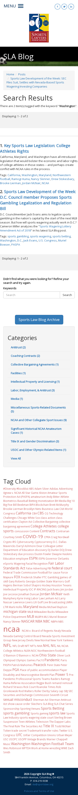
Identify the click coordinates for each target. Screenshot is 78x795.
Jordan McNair (31, 183)
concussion (22, 531)
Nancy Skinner (40, 179)
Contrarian (62, 531)
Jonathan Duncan (28, 594)
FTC (44, 577)
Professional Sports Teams (33, 679)
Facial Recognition (37, 563)
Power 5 (61, 674)
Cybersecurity (25, 542)
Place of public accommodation (39, 670)
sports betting (61, 236)
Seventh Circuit (59, 695)
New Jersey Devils (23, 640)
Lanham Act (51, 598)
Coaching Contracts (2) (25, 356)
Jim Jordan (66, 589)
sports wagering (40, 236)
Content (34, 531)
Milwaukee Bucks (44, 611)
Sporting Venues (30, 708)
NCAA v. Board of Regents (37, 630)
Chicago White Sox (28, 517)
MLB (30, 616)
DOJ (62, 550)
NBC (46, 621)
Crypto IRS (9, 542)
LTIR (5, 607)
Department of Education (18, 550)
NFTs (33, 646)
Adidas (54, 488)
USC (5, 739)
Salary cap (56, 691)
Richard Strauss (13, 687)
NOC (34, 650)
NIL (53, 645)
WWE (64, 748)
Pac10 (40, 660)
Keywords (9, 288)
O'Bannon (9, 655)
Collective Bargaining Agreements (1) (34, 364)
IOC (31, 589)
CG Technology (54, 513)
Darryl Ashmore (26, 546)
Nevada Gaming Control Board (22, 636)
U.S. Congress (48, 240)
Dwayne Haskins (62, 554)
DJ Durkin (53, 550)
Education (9, 558)
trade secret (19, 730)
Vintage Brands (36, 739)
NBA (38, 621)
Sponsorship (11, 708)
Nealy (57, 630)
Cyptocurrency (43, 542)
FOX (17, 577)
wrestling (54, 748)
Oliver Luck (63, 655)
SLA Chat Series (63, 704)
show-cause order (19, 704)
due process (26, 554)
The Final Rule (11, 726)
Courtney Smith (12, 537)
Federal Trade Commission (20, 572)
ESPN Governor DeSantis (54, 558)
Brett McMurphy (59, 504)
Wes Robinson (12, 748)
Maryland (45, 175)
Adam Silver (41, 488)
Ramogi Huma (20, 179)
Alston (43, 492)
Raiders (55, 679)
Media (43, 607)
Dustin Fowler (42, 554)
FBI (49, 568)
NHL (46, 645)
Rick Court (29, 687)
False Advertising (36, 568)
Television (42, 721)
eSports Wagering (14, 563)
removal (67, 683)
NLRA (27, 650)
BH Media (61, 500)
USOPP (22, 739)
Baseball (22, 500)
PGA (15, 669)
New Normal (42, 640)
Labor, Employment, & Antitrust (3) (33, 390)
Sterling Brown (63, 717)
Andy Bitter (53, 496)
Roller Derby (42, 691)
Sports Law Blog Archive (39, 319)
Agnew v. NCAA (12, 492)
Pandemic (52, 660)
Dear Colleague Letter (49, 546)
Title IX (48, 726)
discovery (41, 550)
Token (7, 730)
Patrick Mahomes (22, 665)
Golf (67, 581)
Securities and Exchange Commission (26, 695)
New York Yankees (61, 640)
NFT (27, 646)
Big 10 (71, 500)
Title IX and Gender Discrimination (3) (35, 441)
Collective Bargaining (45, 521)
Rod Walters (26, 691)
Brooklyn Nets (32, 509)
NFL (7, 645)
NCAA (45, 183)
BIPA (32, 504)
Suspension (10, 721)
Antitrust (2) (18, 347)
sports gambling (18, 236)
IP (35, 589)
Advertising (66, 488)
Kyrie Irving (23, 598)
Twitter (63, 730)
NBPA (54, 621)
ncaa (11, 629)
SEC (70, 691)
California (14, 175)
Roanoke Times (45, 687)
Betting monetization (41, 500)
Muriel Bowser (58, 616)
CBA (34, 513)
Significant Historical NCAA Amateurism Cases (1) (36, 431)
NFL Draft (18, 646)
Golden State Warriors (50, 581)
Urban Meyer (64, 735)
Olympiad (9, 660)
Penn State (53, 665)
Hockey (46, 585)
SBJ (66, 691)
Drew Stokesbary (62, 179)
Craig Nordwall (60, 537)
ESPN (33, 558)
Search (67, 295)
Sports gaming (39, 713)
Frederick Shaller (31, 577)
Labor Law (37, 598)
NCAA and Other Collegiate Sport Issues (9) (39, 420)
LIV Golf (38, 602)
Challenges (10, 517)
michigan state (15, 611)
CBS (40, 513)
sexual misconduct (17, 699)
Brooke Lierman (10, 183)
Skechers (36, 704)
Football (43, 572)
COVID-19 (33, 536)
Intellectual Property (15, 589)
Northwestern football (51, 650)
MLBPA (39, 616)
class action (48, 517)
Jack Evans (30, 240)
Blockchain (42, 504)
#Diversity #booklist (15, 488)
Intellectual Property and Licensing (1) (35, 381)
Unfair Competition (35, 735)
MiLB (30, 611)
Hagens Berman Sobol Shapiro (22, 585)
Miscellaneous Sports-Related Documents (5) (38, 409)
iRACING (42, 589)
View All (16, 458)
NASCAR (27, 621)
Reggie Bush (43, 683)
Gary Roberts (17, 581)
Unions (51, 735)
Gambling (53, 577)
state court (47, 717)
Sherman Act (40, 699)
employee (22, 558)
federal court (62, 568)
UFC (19, 734)
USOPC (13, 739)
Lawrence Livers (23, 602)
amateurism (38, 496)
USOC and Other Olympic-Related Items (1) (38, 450)
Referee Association (23, 683)
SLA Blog (48, 704)
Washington (29, 175)
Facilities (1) (18, 373)
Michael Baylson (57, 607)
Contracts (47, 531)
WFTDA (26, 748)
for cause (54, 572)
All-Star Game (30, 492)
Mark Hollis (16, 607)
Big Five (7, 504)
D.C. (19, 240)
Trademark (34, 730)
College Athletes (44, 526)
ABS (31, 488)
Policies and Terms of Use (39, 791)
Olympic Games (26, 660)
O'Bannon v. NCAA (27, 655)
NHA (39, 646)
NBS (60, 621)
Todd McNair (63, 726)
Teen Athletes (27, 721)
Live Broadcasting (54, 602)
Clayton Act (25, 521)
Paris (64, 660)
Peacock (39, 664)
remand (57, 683)
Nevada (66, 630)
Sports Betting (52, 708)
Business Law (50, 509)
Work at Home (40, 748)
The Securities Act (31, 726)
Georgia (31, 581)
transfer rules (50, 730)
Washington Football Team (52, 743)
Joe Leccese (10, 594)
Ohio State (47, 655)
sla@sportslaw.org (42, 784)
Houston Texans (61, 585)
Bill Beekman (21, 504)
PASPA (15, 244)
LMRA (69, 602)
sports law (57, 713)
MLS (46, 616)
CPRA (47, 537)
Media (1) (17, 399)
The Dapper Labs (60, 721)
